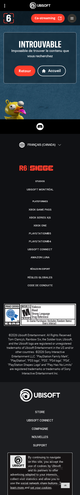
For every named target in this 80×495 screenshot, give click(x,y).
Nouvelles (40, 437)
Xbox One (40, 225)
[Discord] (40, 126)
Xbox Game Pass (40, 209)
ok (65, 485)
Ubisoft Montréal (40, 189)
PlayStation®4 (40, 241)
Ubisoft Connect (40, 420)
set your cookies (41, 487)
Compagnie (40, 429)
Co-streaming (45, 18)
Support (40, 445)
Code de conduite (40, 285)
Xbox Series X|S (40, 217)
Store (40, 412)
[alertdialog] (40, 474)
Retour (25, 70)
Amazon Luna (40, 257)
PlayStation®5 (40, 233)
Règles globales (40, 277)
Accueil (54, 70)
